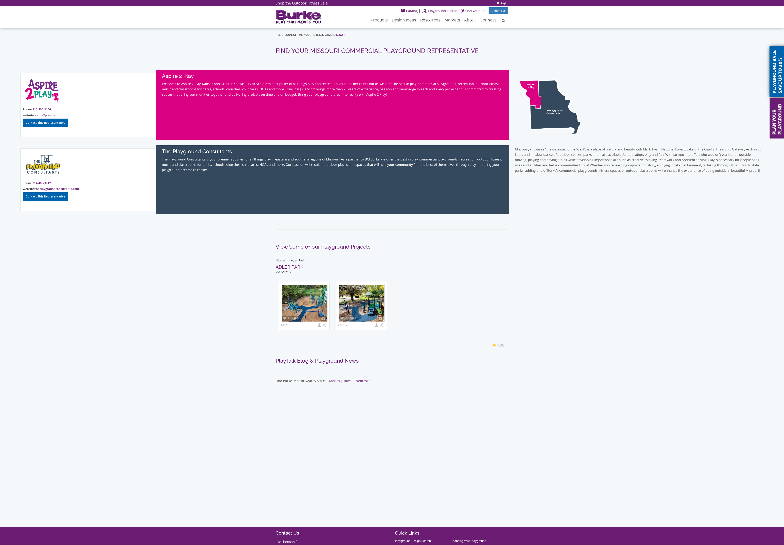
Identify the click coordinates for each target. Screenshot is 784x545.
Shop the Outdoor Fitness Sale (302, 3)
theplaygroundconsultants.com (57, 189)
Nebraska (363, 381)
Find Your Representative (315, 35)
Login (504, 3)
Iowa (347, 381)
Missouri (339, 35)
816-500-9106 (41, 109)
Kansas (334, 381)
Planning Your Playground (469, 540)
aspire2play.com (46, 115)
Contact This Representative (45, 122)
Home (279, 35)
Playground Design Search (413, 540)
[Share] (324, 325)
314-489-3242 (41, 183)
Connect (290, 35)
